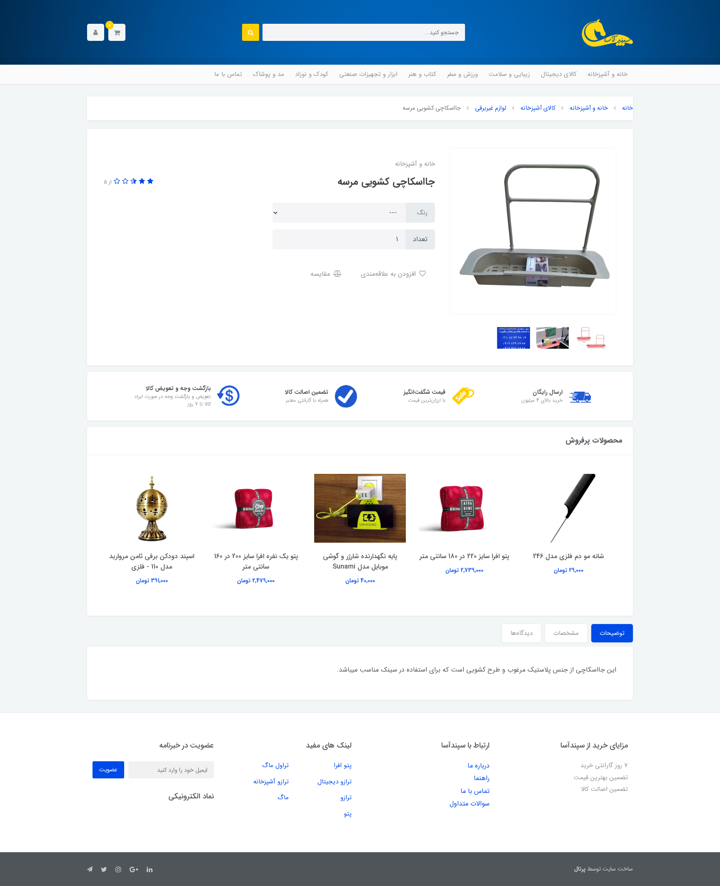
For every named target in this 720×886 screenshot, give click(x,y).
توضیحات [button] (612, 633)
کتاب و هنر (422, 74)
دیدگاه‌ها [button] (521, 633)
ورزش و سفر (462, 74)
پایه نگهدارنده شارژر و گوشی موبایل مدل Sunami (360, 561)
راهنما (482, 778)
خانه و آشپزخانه (608, 74)
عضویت (108, 769)
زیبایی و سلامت (509, 74)
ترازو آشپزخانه (271, 782)
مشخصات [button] (566, 633)
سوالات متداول (470, 803)
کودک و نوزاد (311, 74)
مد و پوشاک (268, 74)
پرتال (579, 868)
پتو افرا (343, 765)
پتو (348, 814)
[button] (116, 32)
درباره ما (479, 765)
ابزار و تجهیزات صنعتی (368, 74)
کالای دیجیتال (559, 74)
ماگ (283, 798)
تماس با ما (228, 74)
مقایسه (321, 274)
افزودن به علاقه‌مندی (389, 274)
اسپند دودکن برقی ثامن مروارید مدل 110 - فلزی (151, 561)
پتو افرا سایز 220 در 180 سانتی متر (464, 556)
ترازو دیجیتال (335, 782)
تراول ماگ (275, 765)
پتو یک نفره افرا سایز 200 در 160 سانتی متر (256, 561)
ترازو (346, 798)
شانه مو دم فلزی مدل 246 (568, 556)
